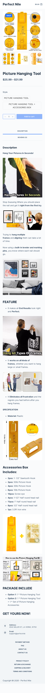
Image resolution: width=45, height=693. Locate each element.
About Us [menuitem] (22, 649)
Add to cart (29, 116)
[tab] (22, 131)
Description (22, 131)
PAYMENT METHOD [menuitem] (22, 642)
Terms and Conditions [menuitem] (22, 671)
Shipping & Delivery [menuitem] (22, 668)
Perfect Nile (12, 4)
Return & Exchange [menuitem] (22, 664)
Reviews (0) (22, 137)
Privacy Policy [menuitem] (22, 661)
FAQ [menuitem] (22, 646)
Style (5, 92)
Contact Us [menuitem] (23, 653)
